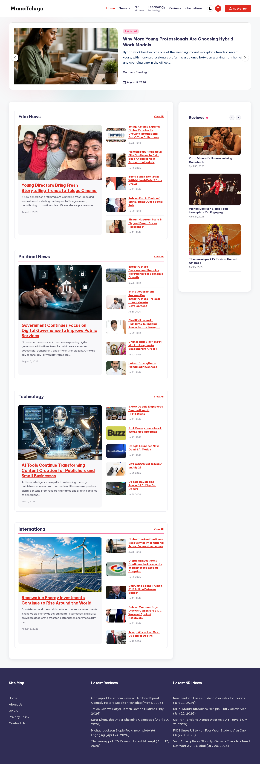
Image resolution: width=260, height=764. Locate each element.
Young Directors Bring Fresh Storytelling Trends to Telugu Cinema (59, 188)
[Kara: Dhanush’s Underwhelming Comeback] (215, 139)
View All (159, 116)
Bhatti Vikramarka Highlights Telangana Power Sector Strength (144, 323)
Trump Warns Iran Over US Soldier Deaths (144, 633)
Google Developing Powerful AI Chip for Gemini (142, 485)
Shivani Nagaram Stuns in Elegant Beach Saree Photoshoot (145, 223)
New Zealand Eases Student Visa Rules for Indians (209, 698)
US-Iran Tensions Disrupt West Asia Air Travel (206, 720)
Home (13, 698)
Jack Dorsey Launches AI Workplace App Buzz (145, 429)
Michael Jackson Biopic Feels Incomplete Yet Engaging (208, 210)
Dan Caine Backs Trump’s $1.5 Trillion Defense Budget (145, 589)
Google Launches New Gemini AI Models (143, 447)
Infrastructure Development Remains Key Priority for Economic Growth (145, 272)
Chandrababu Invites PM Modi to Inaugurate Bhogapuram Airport (144, 345)
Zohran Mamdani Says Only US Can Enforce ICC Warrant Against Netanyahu (145, 612)
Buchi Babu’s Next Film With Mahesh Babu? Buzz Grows (145, 180)
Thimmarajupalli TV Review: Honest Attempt (213, 260)
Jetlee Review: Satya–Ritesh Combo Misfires (123, 709)
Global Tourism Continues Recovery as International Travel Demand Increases (146, 542)
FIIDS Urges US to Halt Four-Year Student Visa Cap (209, 730)
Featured (131, 31)
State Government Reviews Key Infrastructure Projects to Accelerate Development (144, 299)
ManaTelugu (27, 8)
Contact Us (17, 723)
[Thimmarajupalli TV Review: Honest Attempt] (215, 239)
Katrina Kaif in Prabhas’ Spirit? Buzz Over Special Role (145, 201)
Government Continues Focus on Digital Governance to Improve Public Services (59, 330)
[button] (238, 8)
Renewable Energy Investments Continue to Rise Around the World (56, 600)
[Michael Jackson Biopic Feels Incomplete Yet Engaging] (215, 189)
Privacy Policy (19, 717)
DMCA (13, 711)
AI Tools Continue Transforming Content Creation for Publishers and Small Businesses (58, 470)
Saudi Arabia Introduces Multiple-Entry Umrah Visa (210, 709)
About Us (15, 704)
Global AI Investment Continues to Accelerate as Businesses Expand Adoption (145, 566)
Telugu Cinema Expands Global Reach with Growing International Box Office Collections (144, 132)
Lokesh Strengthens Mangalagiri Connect (142, 364)
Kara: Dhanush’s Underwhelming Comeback (210, 160)
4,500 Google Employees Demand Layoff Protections (145, 410)
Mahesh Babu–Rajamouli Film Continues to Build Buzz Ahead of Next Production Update (145, 157)
